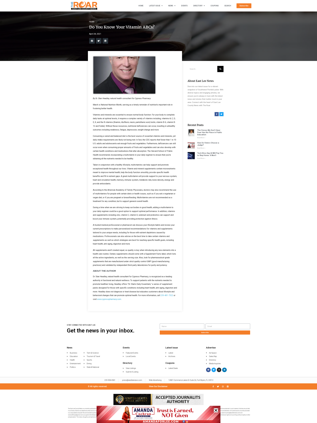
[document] (158, 211)
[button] (216, 410)
